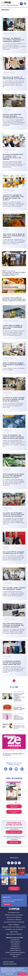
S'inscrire (7, 904)
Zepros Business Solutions (14, 832)
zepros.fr (15, 957)
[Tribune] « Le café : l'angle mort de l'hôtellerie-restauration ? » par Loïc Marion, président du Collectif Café (19, 697)
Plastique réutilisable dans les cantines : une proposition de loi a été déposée (13, 156)
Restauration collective (9, 33)
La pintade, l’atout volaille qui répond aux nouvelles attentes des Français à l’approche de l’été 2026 (13, 299)
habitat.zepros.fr (15, 948)
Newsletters (21, 3)
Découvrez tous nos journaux (14, 811)
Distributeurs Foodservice (10, 619)
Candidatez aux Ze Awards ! (14, 929)
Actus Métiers (7, 253)
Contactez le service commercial (14, 922)
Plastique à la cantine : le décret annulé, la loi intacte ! (14, 78)
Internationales (7, 656)
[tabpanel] (14, 791)
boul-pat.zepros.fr (15, 954)
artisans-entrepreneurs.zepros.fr (15, 952)
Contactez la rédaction (14, 920)
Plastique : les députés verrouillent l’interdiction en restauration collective (13, 39)
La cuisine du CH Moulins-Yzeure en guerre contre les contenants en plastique (13, 514)
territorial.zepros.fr (15, 950)
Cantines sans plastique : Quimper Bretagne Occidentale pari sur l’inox (13, 116)
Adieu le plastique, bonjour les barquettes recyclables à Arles (13, 364)
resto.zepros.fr (15, 946)
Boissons (6, 547)
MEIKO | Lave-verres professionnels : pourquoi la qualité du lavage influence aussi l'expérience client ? (13, 273)
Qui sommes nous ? (14, 912)
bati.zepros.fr (15, 940)
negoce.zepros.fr (15, 942)
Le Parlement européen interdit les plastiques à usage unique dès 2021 (12, 662)
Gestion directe (7, 109)
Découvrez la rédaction (14, 917)
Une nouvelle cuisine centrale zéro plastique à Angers (14, 588)
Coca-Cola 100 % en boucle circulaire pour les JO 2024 (13, 553)
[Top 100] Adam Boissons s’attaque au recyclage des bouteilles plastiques (13, 625)
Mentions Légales (8, 962)
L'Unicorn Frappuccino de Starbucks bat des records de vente (18, 717)
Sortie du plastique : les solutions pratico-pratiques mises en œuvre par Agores (13, 436)
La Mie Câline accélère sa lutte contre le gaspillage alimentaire (12, 327)
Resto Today (14, 842)
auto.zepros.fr (15, 944)
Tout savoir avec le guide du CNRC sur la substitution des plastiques (14, 235)
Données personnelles (10, 964)
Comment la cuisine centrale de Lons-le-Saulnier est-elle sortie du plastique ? (13, 399)
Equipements (7, 469)
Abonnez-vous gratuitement (14, 806)
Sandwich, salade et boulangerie (11, 320)
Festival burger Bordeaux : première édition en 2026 (19, 708)
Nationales (6, 229)
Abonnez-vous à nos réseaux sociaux (14, 927)
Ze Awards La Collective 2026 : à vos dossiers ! (13, 754)
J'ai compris (22, 974)
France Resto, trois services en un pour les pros (19, 727)
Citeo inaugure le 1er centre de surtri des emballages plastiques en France (13, 475)
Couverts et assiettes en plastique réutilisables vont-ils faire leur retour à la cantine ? (13, 197)
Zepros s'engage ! (14, 924)
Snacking (6, 280)
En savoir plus (9, 974)
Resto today (14, 932)
